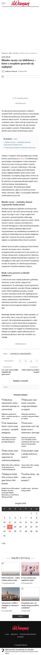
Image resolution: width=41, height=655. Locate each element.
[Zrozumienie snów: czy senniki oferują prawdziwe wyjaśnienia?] (30, 594)
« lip (3, 543)
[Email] (36, 361)
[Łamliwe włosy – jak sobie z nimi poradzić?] (30, 479)
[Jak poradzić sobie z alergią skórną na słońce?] (30, 456)
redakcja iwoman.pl (11, 71)
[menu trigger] (4, 3)
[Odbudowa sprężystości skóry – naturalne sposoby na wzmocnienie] (11, 405)
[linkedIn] (31, 361)
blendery (21, 158)
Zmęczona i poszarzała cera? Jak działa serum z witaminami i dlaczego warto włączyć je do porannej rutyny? (30, 442)
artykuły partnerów (21, 354)
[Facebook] (20, 361)
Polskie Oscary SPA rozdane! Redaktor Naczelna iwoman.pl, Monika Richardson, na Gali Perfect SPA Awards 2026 (10, 493)
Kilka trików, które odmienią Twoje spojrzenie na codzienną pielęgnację (10, 467)
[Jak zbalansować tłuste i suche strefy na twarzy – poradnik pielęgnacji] (11, 428)
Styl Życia (6, 57)
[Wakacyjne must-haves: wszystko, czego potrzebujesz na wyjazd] (30, 405)
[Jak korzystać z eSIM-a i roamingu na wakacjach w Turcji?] (11, 594)
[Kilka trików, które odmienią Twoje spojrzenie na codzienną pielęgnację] (11, 456)
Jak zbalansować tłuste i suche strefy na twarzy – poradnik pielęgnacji (9, 440)
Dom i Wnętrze (8, 574)
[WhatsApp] (26, 361)
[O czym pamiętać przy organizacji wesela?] (30, 569)
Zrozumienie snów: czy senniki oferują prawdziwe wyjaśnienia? (30, 605)
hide (15, 139)
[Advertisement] (20, 28)
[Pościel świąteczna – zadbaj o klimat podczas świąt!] (11, 569)
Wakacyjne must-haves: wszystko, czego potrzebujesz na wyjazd (30, 416)
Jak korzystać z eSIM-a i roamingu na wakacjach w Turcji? (10, 605)
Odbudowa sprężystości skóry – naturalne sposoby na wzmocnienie (11, 416)
